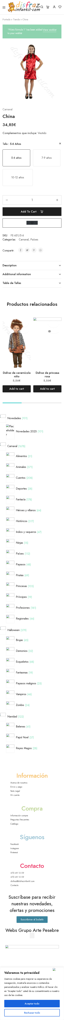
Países (34, 239)
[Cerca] (57, 969)
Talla (12, 144)
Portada (6, 19)
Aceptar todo (32, 1003)
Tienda (16, 19)
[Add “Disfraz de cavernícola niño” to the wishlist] (22, 323)
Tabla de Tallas (12, 283)
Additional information (17, 274)
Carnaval (7, 109)
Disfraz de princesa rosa (47, 374)
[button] (16, 157)
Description (10, 265)
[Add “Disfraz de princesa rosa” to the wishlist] (53, 323)
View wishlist (49, 30)
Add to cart (29, 212)
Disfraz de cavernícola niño (17, 374)
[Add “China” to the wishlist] (32, 223)
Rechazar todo (32, 1012)
